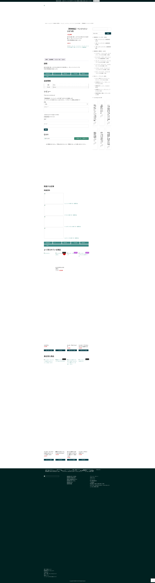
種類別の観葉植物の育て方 (72, 479)
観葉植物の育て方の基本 (71, 476)
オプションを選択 (49, 459)
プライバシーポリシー (49, 469)
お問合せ (109, 2)
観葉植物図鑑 (69, 483)
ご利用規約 (92, 470)
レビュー (46, 106)
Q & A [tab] (63, 59)
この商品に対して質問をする (81, 138)
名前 (45, 119)
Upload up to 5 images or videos (51, 114)
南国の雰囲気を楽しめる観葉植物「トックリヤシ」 (95, 136)
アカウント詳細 (104, 2)
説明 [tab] (47, 59)
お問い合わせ (59, 469)
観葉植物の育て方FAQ (71, 480)
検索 (108, 33)
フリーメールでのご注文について (50, 576)
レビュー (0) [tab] (57, 59)
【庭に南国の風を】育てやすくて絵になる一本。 (102, 109)
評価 (45, 102)
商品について (63, 470)
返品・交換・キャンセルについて (51, 470)
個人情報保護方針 (83, 470)
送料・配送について (76, 469)
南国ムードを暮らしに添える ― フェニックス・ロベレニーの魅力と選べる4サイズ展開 (95, 113)
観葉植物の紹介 (70, 482)
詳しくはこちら (96, 0)
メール (45, 123)
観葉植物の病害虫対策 (71, 477)
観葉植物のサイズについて (88, 469)
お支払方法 (98, 469)
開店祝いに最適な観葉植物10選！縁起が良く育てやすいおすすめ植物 (108, 138)
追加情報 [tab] (51, 59)
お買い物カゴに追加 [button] (49, 177)
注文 (100, 2)
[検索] (109, 29)
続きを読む (60, 350)
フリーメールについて (73, 470)
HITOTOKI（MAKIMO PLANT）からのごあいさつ (72, 471)
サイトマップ (67, 469)
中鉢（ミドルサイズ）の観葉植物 (80, 47)
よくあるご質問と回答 (89, 471)
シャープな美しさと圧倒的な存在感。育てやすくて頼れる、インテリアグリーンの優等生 (108, 113)
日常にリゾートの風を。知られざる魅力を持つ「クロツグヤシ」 (102, 138)
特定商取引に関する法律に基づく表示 (52, 471)
